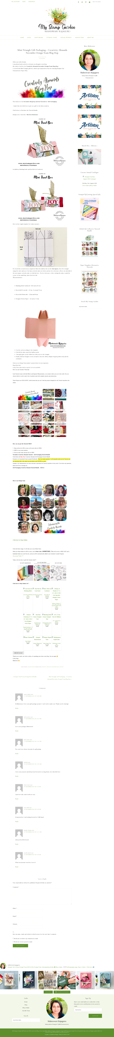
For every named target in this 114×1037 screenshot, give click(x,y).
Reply (16, 708)
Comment (16, 887)
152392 (28, 642)
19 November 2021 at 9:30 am (32, 809)
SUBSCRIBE (95, 1015)
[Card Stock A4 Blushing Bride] (28, 590)
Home (26, 1002)
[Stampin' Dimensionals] (37, 639)
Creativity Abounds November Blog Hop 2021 (53, 666)
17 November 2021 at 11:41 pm (32, 741)
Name (15, 908)
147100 (47, 625)
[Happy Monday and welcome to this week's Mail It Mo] (28, 980)
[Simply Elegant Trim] (47, 639)
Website (15, 924)
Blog (26, 1005)
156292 (28, 630)
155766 (47, 644)
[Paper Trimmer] (28, 637)
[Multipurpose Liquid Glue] (56, 639)
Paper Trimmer (28, 641)
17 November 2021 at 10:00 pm (32, 696)
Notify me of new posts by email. (23, 942)
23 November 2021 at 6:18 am (32, 854)
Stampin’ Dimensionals (37, 643)
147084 (37, 625)
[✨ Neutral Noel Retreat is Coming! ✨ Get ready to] (47, 980)
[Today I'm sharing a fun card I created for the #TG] (9, 980)
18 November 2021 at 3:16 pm (32, 786)
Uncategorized (31, 666)
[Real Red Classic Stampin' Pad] (37, 619)
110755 (56, 645)
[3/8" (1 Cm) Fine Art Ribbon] (56, 616)
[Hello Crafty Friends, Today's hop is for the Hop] (86, 980)
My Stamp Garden (57, 19)
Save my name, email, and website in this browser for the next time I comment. (34, 934)
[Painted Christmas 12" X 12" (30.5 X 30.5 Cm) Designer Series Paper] (28, 623)
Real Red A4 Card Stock (37, 594)
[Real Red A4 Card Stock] (37, 590)
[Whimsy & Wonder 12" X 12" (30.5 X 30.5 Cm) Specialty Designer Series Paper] (56, 599)
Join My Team (26, 1010)
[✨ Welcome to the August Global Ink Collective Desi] (66, 980)
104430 (37, 644)
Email (15, 916)
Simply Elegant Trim (47, 643)
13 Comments (42, 58)
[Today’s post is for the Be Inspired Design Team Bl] (105, 980)
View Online (85, 185)
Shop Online (93, 185)
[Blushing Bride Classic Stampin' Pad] (47, 619)
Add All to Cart (18, 653)
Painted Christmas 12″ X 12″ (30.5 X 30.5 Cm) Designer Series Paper (28, 628)
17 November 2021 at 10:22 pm (32, 718)
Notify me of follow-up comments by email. (26, 938)
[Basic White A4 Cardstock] (47, 590)
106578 (37, 595)
